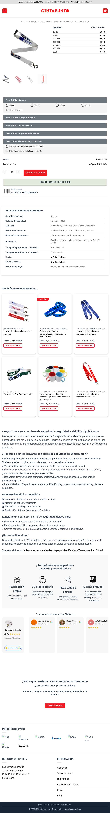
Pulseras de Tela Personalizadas (18, 394)
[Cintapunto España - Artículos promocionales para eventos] (55, 11)
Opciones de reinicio (14, 110)
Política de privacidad (68, 784)
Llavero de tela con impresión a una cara (17, 332)
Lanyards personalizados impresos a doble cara (87, 332)
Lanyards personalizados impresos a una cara (87, 395)
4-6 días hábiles (58, 257)
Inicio (23, 21)
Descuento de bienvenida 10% (31, 2)
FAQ (59, 795)
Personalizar (13, 345)
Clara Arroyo (72, 621)
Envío (60, 790)
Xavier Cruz (43, 621)
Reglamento (63, 779)
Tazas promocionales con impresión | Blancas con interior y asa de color (55, 396)
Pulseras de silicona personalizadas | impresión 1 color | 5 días (53, 334)
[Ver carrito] (105, 10)
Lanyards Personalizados (39, 21)
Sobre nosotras (65, 773)
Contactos (62, 768)
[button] (4, 10)
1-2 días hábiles (58, 262)
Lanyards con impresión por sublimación (71, 21)
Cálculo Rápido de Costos (81, 2)
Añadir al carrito (35, 173)
